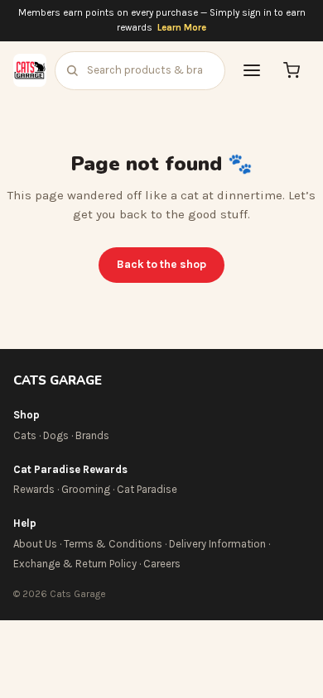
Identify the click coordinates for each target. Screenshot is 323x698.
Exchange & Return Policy (75, 563)
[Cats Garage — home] (29, 70)
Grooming (85, 489)
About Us (35, 544)
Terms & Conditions (113, 544)
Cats (24, 435)
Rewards (34, 489)
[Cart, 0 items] (291, 70)
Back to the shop (161, 264)
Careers (162, 563)
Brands (92, 435)
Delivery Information (217, 544)
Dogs (56, 435)
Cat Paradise (147, 489)
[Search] (72, 70)
